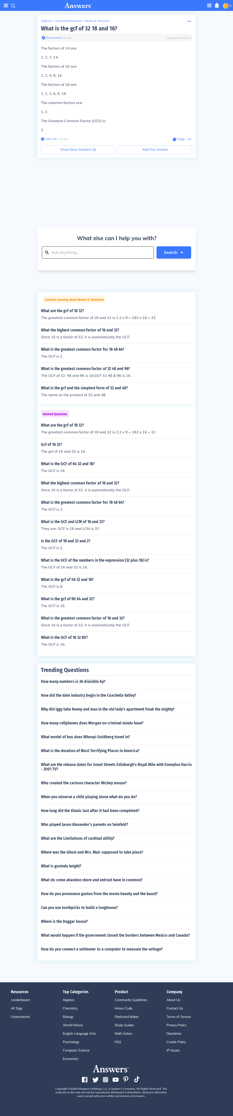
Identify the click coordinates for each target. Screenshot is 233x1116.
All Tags (16, 1008)
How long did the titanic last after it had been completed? (90, 810)
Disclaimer (174, 1034)
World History (73, 1025)
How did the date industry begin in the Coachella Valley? (88, 695)
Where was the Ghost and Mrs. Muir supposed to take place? (92, 852)
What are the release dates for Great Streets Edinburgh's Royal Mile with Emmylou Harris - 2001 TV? (116, 767)
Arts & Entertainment (68, 20)
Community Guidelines (131, 1000)
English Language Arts (79, 1034)
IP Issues (173, 1050)
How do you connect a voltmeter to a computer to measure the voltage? (102, 949)
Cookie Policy (176, 1042)
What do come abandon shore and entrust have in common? (91, 879)
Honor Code (123, 1008)
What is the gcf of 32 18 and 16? (79, 28)
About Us (173, 1000)
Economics (70, 1059)
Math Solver (123, 1034)
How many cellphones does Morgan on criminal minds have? (92, 723)
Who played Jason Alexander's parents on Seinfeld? (84, 824)
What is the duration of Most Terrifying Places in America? (90, 750)
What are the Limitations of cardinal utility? (77, 838)
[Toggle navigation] (6, 5)
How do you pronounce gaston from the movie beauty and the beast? (99, 893)
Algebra (68, 1000)
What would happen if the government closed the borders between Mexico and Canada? (115, 935)
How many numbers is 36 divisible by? (73, 681)
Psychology (71, 1042)
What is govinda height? (61, 866)
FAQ (118, 1042)
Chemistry (70, 1008)
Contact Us (175, 1008)
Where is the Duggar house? (64, 921)
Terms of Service (179, 1017)
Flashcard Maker (127, 1017)
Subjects (46, 20)
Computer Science (76, 1050)
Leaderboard (20, 1000)
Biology (68, 1017)
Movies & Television (97, 20)
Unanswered (20, 1017)
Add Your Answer (155, 150)
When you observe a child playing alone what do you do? (89, 796)
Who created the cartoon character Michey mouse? (84, 782)
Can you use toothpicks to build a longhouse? (79, 907)
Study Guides (124, 1025)
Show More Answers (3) (78, 150)
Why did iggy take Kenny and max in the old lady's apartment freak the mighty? (108, 709)
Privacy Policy (176, 1025)
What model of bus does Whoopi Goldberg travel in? (85, 736)
